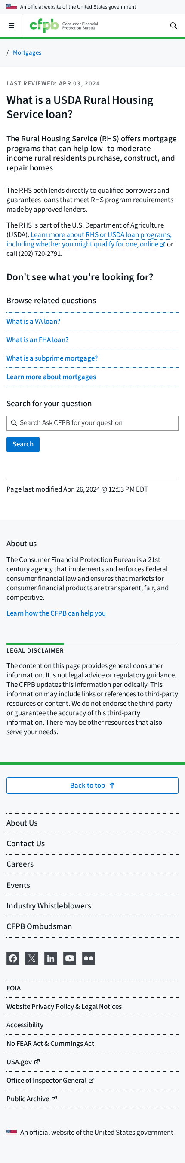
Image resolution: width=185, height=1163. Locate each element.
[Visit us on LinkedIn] (50, 957)
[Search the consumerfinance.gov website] (173, 25)
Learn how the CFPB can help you (56, 613)
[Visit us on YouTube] (69, 957)
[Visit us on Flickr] (88, 957)
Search (23, 444)
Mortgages (27, 53)
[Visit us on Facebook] (12, 957)
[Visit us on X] (31, 957)
